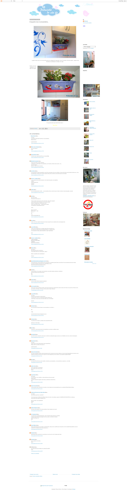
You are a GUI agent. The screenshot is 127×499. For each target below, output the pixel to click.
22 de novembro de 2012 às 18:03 (37, 157)
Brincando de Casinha (88, 262)
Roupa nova (91, 146)
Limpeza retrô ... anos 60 (92, 134)
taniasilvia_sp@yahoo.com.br (88, 195)
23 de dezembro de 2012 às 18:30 (37, 324)
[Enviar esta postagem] (40, 128)
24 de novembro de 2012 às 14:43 (37, 257)
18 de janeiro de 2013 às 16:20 (36, 404)
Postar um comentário (35, 453)
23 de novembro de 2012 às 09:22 (37, 223)
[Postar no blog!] (43, 128)
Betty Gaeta (33, 340)
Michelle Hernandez (34, 161)
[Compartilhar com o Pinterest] (47, 128)
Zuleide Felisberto (34, 407)
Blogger (74, 489)
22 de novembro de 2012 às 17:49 (37, 143)
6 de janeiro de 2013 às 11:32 (36, 362)
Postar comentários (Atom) (37, 476)
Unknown (32, 319)
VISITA (90, 153)
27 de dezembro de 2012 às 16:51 (37, 330)
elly (31, 196)
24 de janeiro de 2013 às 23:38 (36, 435)
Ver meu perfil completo (87, 22)
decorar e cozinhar (34, 178)
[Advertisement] (55, 464)
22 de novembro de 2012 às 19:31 (37, 175)
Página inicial (55, 474)
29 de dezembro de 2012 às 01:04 (37, 337)
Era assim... (91, 159)
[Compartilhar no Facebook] (45, 128)
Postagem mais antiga (76, 474)
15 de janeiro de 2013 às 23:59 (36, 382)
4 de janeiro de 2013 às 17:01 (36, 356)
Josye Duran (33, 374)
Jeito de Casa (87, 254)
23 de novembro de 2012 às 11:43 (37, 234)
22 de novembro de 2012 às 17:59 (37, 151)
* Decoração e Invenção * (89, 246)
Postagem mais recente (34, 474)
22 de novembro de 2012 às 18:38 (37, 167)
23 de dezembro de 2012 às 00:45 (37, 315)
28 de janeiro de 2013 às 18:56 (36, 443)
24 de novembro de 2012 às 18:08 (37, 266)
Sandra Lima (33, 366)
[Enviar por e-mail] (42, 128)
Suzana (32, 279)
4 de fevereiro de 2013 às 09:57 (37, 451)
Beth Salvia (33, 334)
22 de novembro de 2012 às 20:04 (37, 186)
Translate (92, 48)
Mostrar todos (94, 263)
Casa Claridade (87, 238)
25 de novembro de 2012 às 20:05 (37, 276)
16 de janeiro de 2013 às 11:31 (36, 388)
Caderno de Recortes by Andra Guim (38, 392)
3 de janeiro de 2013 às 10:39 (36, 348)
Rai (31, 269)
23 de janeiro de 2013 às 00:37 (36, 429)
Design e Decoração (88, 230)
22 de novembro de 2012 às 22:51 (37, 216)
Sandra (32, 189)
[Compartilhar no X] (44, 128)
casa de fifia (33, 227)
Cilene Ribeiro (33, 425)
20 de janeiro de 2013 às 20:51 (36, 410)
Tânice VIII (91, 140)
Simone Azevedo (34, 351)
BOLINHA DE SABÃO (91, 115)
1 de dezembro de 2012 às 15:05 (37, 290)
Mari (32, 359)
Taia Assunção (33, 286)
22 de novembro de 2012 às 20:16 (37, 192)
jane (31, 327)
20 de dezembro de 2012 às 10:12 (37, 302)
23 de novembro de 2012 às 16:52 (37, 244)
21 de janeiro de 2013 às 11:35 (36, 421)
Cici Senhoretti (33, 414)
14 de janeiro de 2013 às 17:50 (36, 371)
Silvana (32, 247)
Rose (32, 220)
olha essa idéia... (92, 101)
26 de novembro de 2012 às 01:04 (37, 282)
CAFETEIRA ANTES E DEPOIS (92, 128)
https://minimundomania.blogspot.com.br (38, 261)
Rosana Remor (34, 154)
